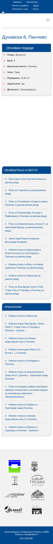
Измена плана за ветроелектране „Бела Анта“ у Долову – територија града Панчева (26, 375)
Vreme (36, 9)
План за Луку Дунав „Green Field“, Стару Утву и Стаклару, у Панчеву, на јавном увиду (24, 290)
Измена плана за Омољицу (23, 316)
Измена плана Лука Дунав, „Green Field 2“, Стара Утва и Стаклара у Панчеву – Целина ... (24, 327)
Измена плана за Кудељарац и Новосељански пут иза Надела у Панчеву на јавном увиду (23, 253)
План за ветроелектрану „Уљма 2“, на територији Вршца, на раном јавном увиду (26, 227)
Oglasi (36, 5)
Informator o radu (20, 9)
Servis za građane (20, 5)
